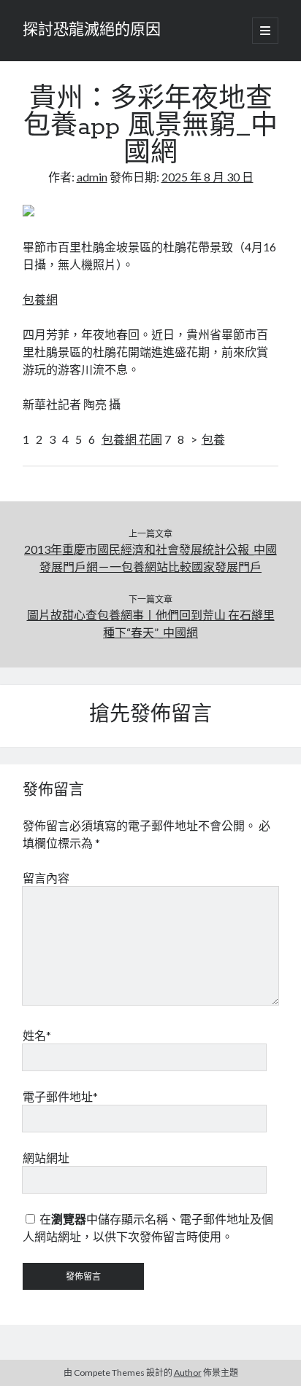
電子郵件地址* (60, 1096)
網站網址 (46, 1157)
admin (92, 177)
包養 (213, 439)
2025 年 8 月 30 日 (207, 177)
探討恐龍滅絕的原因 (92, 30)
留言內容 (46, 878)
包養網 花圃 (132, 439)
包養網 (40, 299)
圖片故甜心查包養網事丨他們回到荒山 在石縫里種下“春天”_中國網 (151, 623)
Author (188, 1372)
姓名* (37, 1035)
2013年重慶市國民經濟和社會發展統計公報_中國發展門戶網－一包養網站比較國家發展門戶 (150, 557)
